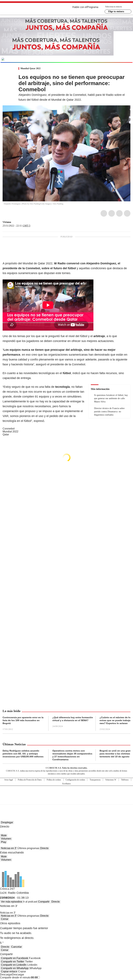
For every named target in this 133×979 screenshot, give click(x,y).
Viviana (7, 222)
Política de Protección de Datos (30, 780)
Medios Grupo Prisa (66, 801)
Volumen (6, 838)
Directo (44, 848)
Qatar (6, 434)
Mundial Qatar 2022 (30, 68)
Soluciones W (110, 780)
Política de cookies (54, 780)
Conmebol (9, 428)
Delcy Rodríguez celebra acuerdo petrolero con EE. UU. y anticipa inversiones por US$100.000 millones (23, 753)
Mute (4, 835)
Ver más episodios (11, 901)
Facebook (104, 213)
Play (3, 842)
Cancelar (16, 946)
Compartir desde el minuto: (19, 977)
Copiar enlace (9, 971)
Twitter (111, 213)
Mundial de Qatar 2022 (37, 263)
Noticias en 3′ (9, 848)
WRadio (20, 9)
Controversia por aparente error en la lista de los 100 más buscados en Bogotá (23, 720)
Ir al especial (119, 59)
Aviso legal (8, 780)
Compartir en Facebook (14, 958)
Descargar (6, 974)
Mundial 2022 (10, 431)
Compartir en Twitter (12, 961)
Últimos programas (28, 848)
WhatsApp (127, 213)
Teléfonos (125, 780)
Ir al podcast (30, 901)
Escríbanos (66, 784)
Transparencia (95, 780)
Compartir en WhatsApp (15, 968)
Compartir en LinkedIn (13, 964)
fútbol (83, 336)
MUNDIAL (24, 59)
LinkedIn (119, 213)
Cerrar (4, 919)
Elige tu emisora (116, 11)
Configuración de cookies (75, 780)
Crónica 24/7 (7, 888)
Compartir (43, 901)
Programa (92, 7)
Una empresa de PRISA (66, 793)
